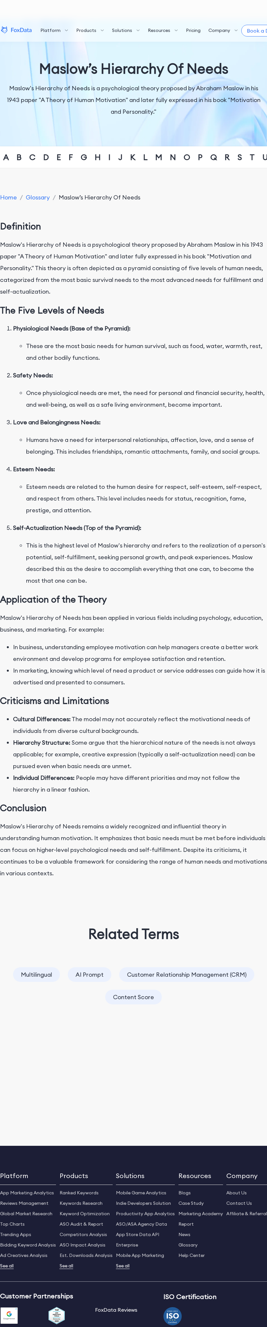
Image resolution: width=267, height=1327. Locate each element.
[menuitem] (54, 30)
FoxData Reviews (116, 1309)
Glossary (38, 197)
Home (8, 197)
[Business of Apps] (57, 1316)
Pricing (193, 30)
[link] (8, 197)
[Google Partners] (9, 1316)
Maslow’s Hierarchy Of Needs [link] (99, 197)
